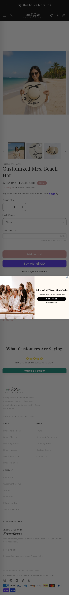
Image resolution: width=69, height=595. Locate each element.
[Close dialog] (67, 278)
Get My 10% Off (51, 299)
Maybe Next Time (51, 302)
